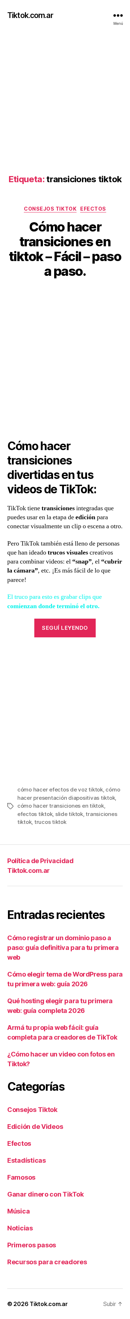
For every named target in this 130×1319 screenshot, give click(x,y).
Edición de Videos (35, 1126)
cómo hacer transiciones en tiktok (60, 805)
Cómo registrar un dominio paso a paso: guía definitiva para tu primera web (62, 947)
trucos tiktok (50, 821)
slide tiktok (69, 814)
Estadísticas (26, 1160)
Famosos (21, 1177)
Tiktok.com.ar (30, 15)
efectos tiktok (34, 814)
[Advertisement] (65, 95)
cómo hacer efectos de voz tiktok (60, 789)
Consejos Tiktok (50, 209)
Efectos (93, 209)
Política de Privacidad (40, 861)
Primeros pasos (31, 1245)
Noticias (20, 1228)
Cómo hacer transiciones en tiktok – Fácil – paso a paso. (65, 249)
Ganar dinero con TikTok (45, 1194)
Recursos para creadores (47, 1262)
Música (18, 1211)
